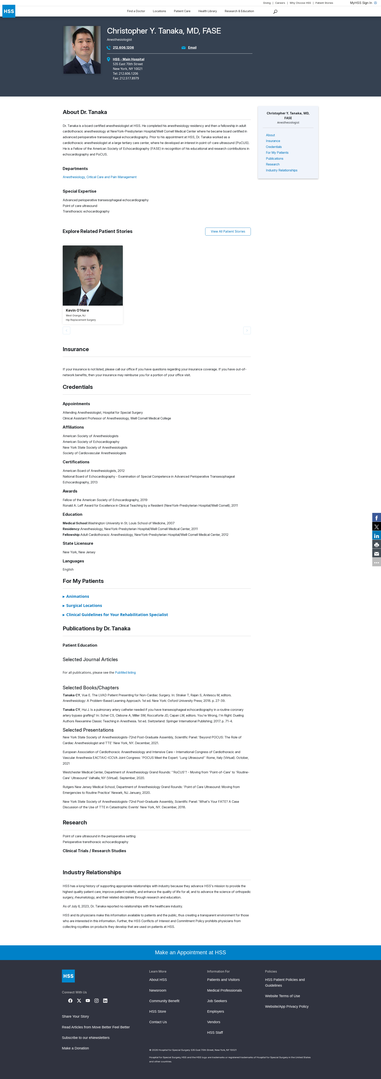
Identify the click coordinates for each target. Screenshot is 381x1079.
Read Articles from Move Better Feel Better (96, 1027)
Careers (280, 2)
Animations (76, 596)
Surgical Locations (82, 605)
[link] (376, 517)
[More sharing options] (376, 561)
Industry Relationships (281, 170)
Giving (267, 2)
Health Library (207, 11)
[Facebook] (72, 1000)
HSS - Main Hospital (128, 59)
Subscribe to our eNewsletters (86, 1038)
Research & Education (239, 11)
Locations (159, 11)
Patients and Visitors (223, 980)
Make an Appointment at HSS (190, 952)
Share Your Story (75, 1016)
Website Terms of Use (282, 996)
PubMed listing (125, 672)
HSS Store (157, 1011)
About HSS (158, 980)
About (270, 135)
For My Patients (277, 153)
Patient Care (182, 11)
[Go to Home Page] (68, 976)
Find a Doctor (136, 11)
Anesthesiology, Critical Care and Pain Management (100, 177)
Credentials (274, 147)
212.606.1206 (123, 47)
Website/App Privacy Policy (287, 1006)
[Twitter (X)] (81, 1000)
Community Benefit (164, 1001)
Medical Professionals (224, 990)
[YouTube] (90, 1000)
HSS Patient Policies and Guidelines (285, 982)
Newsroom (157, 990)
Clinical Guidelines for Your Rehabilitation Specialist (115, 614)
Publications (274, 158)
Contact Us (158, 1022)
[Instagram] (98, 1000)
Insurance (273, 141)
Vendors (213, 1022)
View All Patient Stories (228, 231)
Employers (215, 1011)
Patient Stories (324, 2)
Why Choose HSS (300, 2)
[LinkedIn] (107, 1000)
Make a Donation (75, 1048)
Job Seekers (217, 1001)
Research (273, 164)
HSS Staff (215, 1033)
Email (192, 47)
